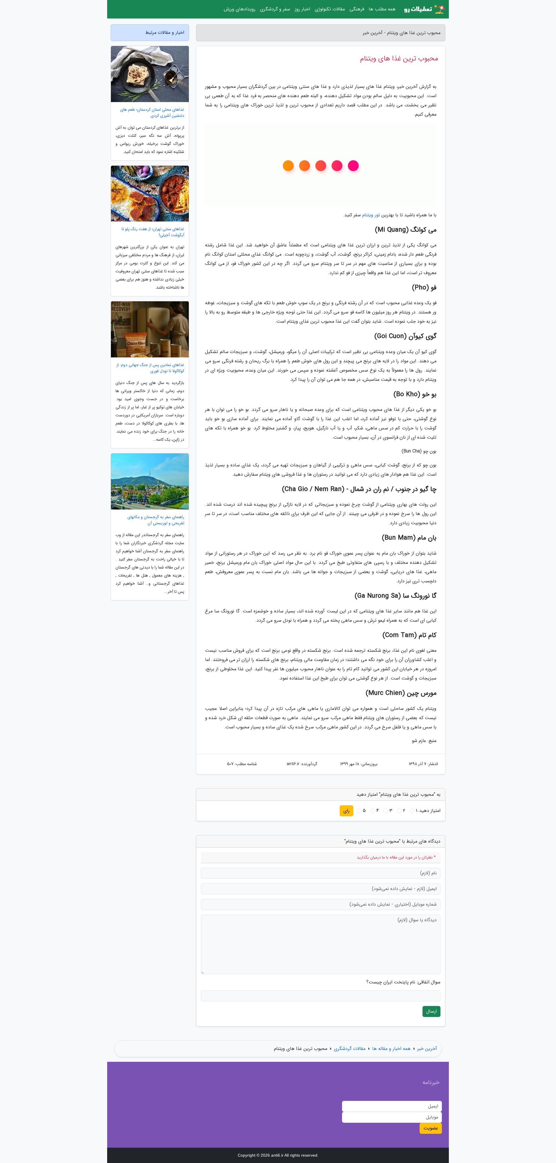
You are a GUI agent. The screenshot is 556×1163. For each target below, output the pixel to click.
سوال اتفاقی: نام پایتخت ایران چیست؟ (403, 982)
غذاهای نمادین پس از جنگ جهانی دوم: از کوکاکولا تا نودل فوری (150, 368)
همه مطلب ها (382, 9)
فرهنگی (357, 9)
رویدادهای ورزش (239, 9)
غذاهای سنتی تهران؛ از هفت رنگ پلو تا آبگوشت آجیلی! (153, 232)
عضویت (430, 1128)
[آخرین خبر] (424, 9)
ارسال (431, 1011)
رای (346, 810)
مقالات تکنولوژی (330, 9)
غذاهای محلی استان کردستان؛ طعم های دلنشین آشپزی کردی (152, 113)
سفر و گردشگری (275, 9)
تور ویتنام (371, 215)
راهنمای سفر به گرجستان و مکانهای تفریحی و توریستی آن (155, 520)
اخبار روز (302, 9)
